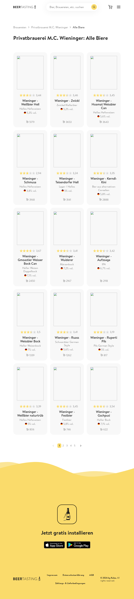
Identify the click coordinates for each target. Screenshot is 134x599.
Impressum (52, 575)
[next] (80, 445)
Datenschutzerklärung (73, 575)
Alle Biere (78, 27)
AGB (91, 575)
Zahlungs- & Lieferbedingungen (70, 583)
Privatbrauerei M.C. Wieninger (49, 27)
